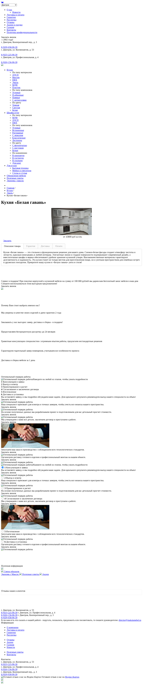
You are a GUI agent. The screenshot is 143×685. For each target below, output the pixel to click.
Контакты (11, 30)
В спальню (17, 160)
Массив (16, 77)
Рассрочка (11, 20)
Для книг (16, 163)
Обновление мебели (16, 175)
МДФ (15, 85)
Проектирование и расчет (17, 488)
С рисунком (18, 148)
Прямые (16, 97)
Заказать (7, 240)
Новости (16, 12)
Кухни (10, 70)
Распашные (17, 133)
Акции (10, 642)
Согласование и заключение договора (23, 498)
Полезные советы (15, 178)
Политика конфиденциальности (22, 32)
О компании (12, 627)
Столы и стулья (19, 173)
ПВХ (14, 80)
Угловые (16, 92)
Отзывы (10, 22)
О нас (9, 10)
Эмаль (15, 82)
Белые (15, 150)
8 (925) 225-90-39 (9, 55)
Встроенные (18, 130)
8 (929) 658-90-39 (9, 47)
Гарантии (11, 17)
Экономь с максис (15, 180)
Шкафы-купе (13, 112)
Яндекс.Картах (72, 677)
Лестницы (17, 140)
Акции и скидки (14, 25)
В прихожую (18, 155)
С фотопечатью (19, 145)
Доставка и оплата (15, 15)
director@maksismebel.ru (130, 620)
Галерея (10, 27)
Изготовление (12, 531)
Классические (19, 138)
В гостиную (18, 158)
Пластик (16, 87)
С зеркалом (17, 135)
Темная (15, 105)
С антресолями (19, 100)
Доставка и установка (15, 542)
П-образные (18, 95)
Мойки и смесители (21, 170)
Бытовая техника (20, 168)
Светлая (16, 107)
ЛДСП (15, 75)
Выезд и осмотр (12, 478)
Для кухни (12, 165)
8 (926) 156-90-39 (9, 62)
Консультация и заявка (16, 467)
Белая (15, 110)
